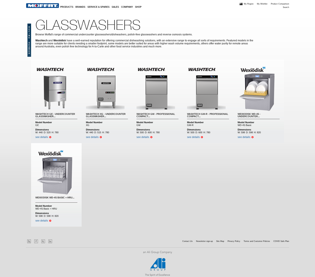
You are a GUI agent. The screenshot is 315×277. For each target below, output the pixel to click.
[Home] (42, 5)
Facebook (36, 241)
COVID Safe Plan (281, 241)
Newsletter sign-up (204, 241)
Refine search (29, 40)
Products (66, 7)
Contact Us (187, 241)
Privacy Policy (234, 241)
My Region (249, 4)
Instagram (57, 241)
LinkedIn (50, 241)
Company (127, 7)
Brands (80, 7)
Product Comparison (280, 4)
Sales (115, 7)
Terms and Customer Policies (257, 241)
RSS (29, 241)
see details (41, 137)
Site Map (220, 241)
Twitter (43, 241)
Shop (138, 7)
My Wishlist (262, 4)
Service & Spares (98, 7)
